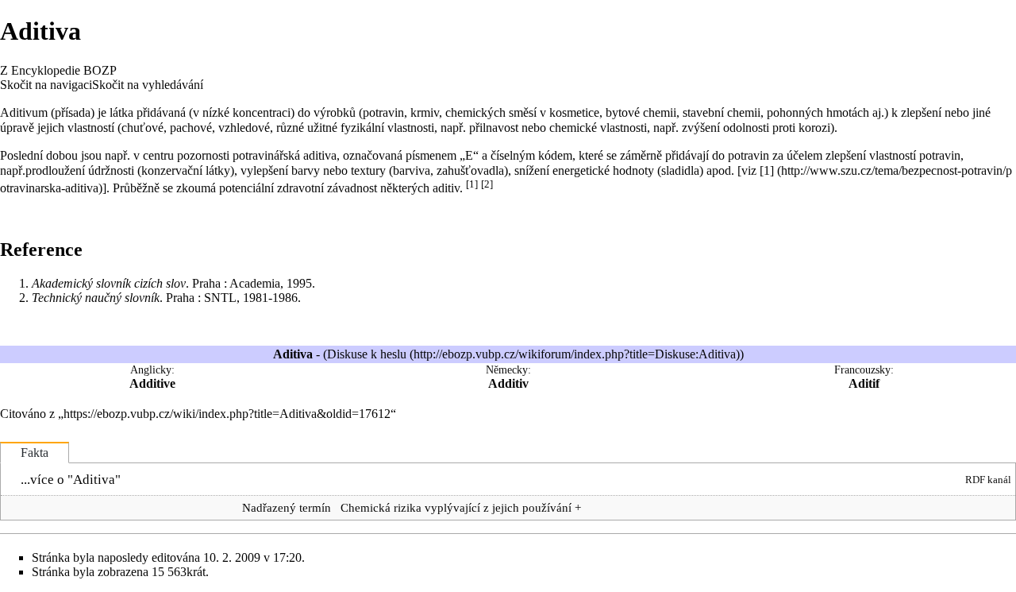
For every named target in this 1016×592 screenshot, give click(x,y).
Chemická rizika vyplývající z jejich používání (456, 507)
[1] (472, 184)
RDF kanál (988, 480)
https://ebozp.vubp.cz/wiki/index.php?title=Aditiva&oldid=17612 (227, 413)
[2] (487, 184)
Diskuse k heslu (366, 354)
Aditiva (94, 479)
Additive (152, 383)
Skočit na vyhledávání (147, 84)
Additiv (508, 383)
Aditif (864, 383)
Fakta (34, 452)
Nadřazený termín (286, 507)
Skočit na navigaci (46, 84)
